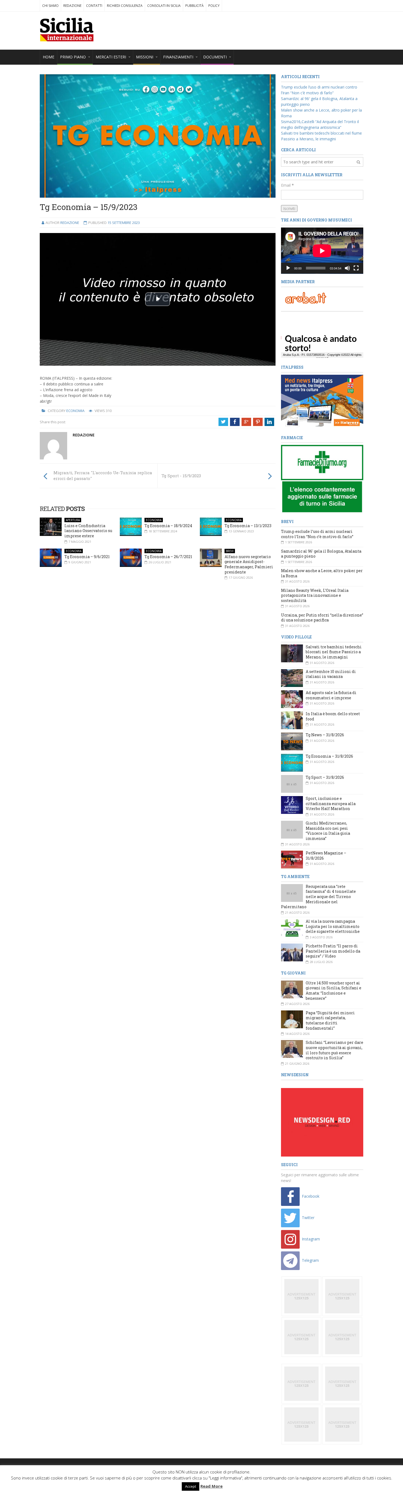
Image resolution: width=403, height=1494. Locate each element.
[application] (322, 251)
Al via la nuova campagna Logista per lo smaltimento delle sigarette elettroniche (333, 926)
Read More (211, 1486)
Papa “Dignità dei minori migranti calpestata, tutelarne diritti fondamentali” (330, 1020)
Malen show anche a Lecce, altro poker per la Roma (322, 573)
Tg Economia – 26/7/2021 (168, 556)
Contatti (94, 5)
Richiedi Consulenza (125, 5)
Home (48, 56)
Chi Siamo (50, 5)
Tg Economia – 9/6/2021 (87, 556)
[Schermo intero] (356, 268)
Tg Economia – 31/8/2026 (329, 756)
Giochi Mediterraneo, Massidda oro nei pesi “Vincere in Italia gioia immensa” (328, 830)
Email (287, 185)
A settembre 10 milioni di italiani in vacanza (331, 674)
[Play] (288, 268)
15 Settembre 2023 (123, 222)
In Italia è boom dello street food (333, 716)
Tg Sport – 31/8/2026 (325, 777)
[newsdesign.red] (322, 1121)
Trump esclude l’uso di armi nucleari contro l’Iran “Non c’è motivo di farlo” (317, 534)
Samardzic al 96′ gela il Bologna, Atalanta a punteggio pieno (321, 554)
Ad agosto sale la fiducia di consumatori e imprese (331, 695)
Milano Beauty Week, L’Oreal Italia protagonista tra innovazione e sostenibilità (314, 595)
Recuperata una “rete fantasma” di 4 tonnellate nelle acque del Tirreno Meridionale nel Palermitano (318, 897)
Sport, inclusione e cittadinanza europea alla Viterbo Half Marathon (331, 803)
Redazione (72, 5)
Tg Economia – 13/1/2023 (248, 525)
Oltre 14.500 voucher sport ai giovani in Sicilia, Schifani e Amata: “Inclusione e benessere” (333, 990)
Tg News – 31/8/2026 (325, 734)
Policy (214, 5)
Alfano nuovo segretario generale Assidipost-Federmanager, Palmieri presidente (249, 564)
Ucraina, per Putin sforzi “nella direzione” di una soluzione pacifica (322, 617)
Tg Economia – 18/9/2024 (168, 525)
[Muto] (347, 268)
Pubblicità (194, 5)
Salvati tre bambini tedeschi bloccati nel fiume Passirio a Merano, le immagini (334, 652)
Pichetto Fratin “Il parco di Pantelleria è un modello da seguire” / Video (333, 951)
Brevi (230, 551)
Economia (75, 410)
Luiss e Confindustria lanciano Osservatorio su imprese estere (88, 530)
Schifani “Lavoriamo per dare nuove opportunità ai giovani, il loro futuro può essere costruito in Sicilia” (334, 1050)
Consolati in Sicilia (164, 5)
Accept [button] (190, 1486)
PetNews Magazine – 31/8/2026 (326, 855)
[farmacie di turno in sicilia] (322, 478)
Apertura (73, 520)
